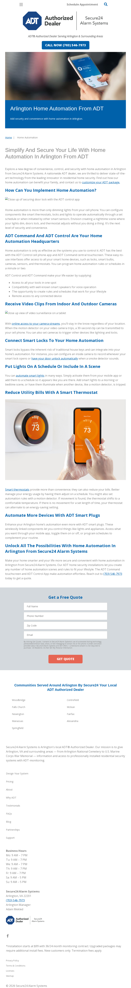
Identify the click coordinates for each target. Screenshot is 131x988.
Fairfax (70, 714)
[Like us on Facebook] (7, 936)
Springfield (17, 728)
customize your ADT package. (101, 182)
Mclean (71, 707)
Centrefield (73, 700)
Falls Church (18, 707)
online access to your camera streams (36, 324)
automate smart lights (30, 375)
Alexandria (72, 721)
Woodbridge (18, 700)
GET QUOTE (65, 659)
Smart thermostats (17, 489)
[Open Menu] (21, 4)
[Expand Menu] (36, 32)
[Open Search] (105, 4)
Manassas (17, 721)
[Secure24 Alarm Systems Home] (65, 20)
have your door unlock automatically (54, 358)
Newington (18, 714)
